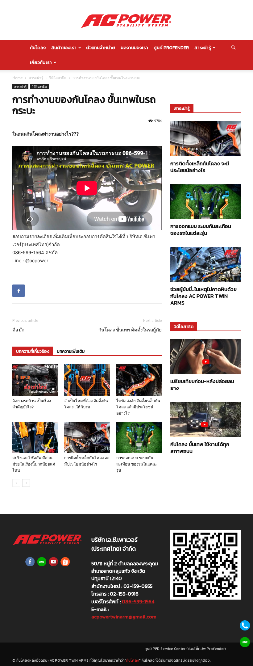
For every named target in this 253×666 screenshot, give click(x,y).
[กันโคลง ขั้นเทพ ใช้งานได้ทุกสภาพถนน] (205, 419)
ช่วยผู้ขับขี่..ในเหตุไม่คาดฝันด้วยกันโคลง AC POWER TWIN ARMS (203, 296)
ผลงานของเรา (134, 47)
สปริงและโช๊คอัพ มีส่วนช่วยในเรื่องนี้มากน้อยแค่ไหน (33, 464)
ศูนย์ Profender (171, 47)
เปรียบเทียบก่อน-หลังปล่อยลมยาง (202, 384)
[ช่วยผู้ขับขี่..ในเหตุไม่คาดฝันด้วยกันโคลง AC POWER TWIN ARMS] (205, 264)
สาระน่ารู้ (202, 47)
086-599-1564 (138, 601)
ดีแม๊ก (18, 330)
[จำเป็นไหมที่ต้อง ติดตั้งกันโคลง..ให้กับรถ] (87, 379)
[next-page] (26, 483)
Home (17, 77)
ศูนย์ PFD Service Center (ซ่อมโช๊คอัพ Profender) (185, 648)
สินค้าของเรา (64, 47)
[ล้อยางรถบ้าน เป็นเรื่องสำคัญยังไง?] (35, 379)
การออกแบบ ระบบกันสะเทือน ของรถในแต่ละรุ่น (136, 464)
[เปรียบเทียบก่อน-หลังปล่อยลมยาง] (205, 356)
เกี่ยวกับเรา (41, 62)
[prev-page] (16, 483)
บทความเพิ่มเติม (71, 351)
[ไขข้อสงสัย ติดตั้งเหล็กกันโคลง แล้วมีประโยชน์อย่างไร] (139, 379)
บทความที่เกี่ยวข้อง (32, 351)
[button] (233, 47)
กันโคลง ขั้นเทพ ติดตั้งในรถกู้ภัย (130, 330)
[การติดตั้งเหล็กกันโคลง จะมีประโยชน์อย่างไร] (87, 437)
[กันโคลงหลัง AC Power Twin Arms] (126, 20)
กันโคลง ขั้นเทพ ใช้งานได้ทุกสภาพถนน (199, 447)
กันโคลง (38, 47)
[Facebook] (18, 291)
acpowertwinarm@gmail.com (123, 616)
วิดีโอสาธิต (58, 77)
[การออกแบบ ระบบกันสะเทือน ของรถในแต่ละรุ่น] (139, 437)
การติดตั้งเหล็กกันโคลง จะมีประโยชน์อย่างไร (199, 166)
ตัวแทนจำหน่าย (100, 47)
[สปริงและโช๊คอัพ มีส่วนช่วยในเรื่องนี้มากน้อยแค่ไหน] (35, 437)
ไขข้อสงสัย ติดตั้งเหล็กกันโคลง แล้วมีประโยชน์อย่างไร (138, 406)
